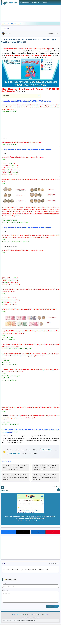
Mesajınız (5, 590)
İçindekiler (21, 95)
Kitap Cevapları (25, 2)
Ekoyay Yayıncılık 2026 (14, 453)
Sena (6, 33)
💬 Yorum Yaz (5, 28)
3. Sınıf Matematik (16, 24)
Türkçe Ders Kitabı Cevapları (42, 614)
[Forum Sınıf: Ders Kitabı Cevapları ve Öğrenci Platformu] (10, 4)
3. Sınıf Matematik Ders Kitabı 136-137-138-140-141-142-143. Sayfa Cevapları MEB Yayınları (44, 477)
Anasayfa (6, 24)
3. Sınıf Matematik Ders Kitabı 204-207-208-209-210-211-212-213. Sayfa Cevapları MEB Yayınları (15, 467)
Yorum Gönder (52, 606)
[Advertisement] (30, 10)
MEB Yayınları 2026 (46, 449)
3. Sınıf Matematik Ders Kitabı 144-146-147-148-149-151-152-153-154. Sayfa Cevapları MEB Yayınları (44, 467)
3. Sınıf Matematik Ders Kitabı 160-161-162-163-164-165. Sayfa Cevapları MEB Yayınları (15, 477)
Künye (13, 614)
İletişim (26, 614)
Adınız (4, 583)
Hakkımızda (32, 614)
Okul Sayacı (35, 2)
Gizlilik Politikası (20, 614)
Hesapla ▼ (45, 2)
